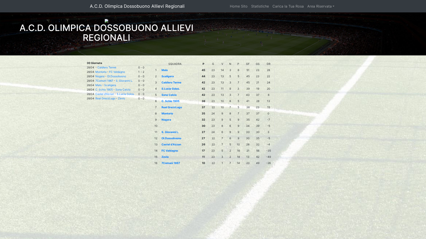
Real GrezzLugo (105, 98)
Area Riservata (319, 6)
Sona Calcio (122, 89)
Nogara (100, 76)
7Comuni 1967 (104, 80)
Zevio (121, 98)
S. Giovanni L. (124, 80)
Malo (98, 85)
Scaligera (110, 85)
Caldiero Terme (106, 67)
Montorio (100, 71)
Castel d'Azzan (104, 94)
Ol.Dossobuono (116, 76)
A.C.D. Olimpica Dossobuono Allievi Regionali (137, 6)
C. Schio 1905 (104, 89)
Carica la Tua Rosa (288, 6)
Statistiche (260, 6)
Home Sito (239, 6)
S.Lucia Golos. (125, 94)
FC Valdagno (117, 71)
